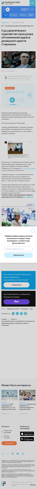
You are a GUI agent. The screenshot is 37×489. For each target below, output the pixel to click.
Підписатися (18, 255)
